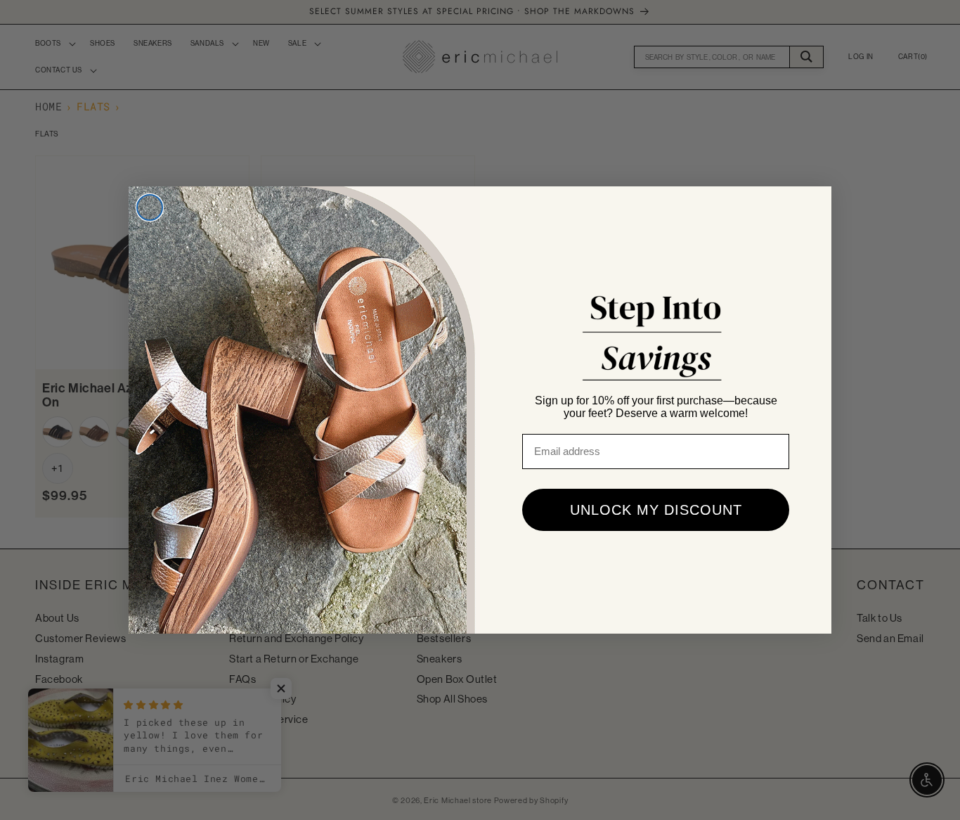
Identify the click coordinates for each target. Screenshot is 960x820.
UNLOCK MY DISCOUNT (656, 510)
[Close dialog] (149, 207)
